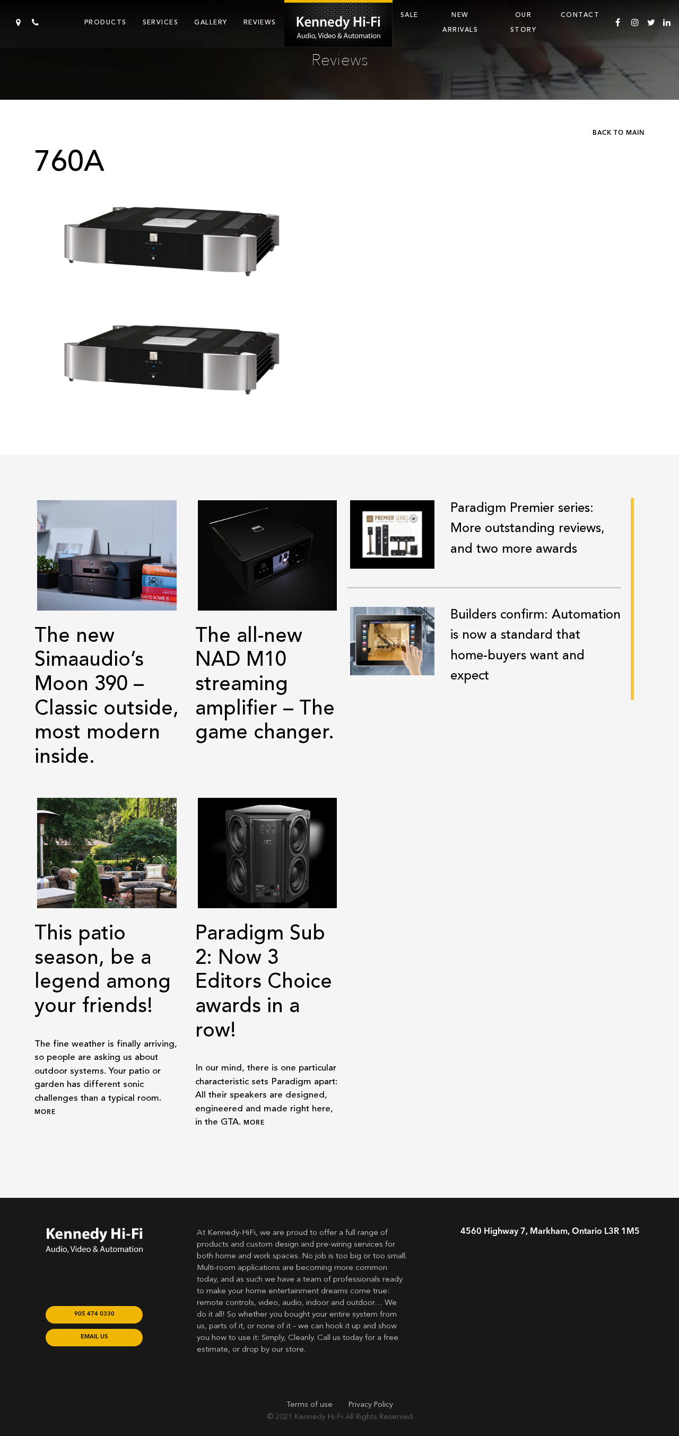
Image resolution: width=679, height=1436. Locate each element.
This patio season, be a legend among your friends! (102, 969)
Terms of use (309, 1404)
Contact (580, 15)
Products (105, 22)
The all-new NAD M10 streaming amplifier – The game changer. (265, 683)
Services (161, 22)
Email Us (94, 1337)
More (45, 1112)
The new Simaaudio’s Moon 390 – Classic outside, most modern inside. (106, 696)
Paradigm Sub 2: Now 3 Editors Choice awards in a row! (263, 981)
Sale (410, 15)
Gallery (210, 22)
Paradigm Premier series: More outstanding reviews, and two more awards (527, 528)
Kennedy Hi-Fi (318, 1417)
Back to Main (619, 133)
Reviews (259, 22)
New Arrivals (460, 22)
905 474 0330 (94, 1314)
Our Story (523, 22)
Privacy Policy (371, 1404)
